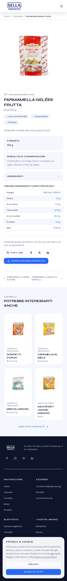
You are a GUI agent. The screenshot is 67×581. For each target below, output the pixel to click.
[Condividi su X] (39, 252)
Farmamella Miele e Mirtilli (44, 278)
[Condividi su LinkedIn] (48, 252)
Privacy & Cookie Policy (45, 557)
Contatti (8, 498)
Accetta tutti (33, 572)
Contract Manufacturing (48, 486)
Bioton (39, 532)
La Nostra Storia (44, 498)
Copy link (17, 252)
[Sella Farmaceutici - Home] (14, 6)
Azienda (8, 492)
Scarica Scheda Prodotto (28, 261)
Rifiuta (33, 564)
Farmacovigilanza (13, 526)
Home (6, 16)
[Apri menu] (61, 6)
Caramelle (17, 16)
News (6, 504)
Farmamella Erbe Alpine (18, 278)
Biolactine (41, 526)
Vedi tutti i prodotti (32, 426)
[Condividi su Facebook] (31, 252)
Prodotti (8, 510)
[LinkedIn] (32, 458)
